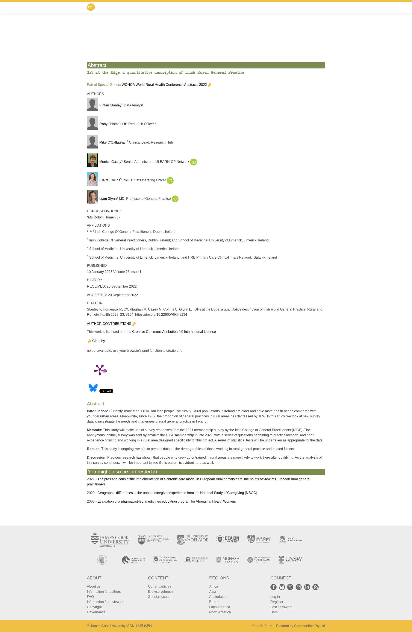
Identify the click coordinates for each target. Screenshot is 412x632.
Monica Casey (110, 162)
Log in (275, 597)
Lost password (281, 607)
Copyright (94, 607)
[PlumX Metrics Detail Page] (100, 369)
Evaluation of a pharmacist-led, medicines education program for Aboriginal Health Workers (166, 501)
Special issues (159, 597)
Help (274, 612)
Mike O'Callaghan (113, 142)
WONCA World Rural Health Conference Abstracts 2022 (164, 84)
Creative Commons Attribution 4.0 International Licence (174, 331)
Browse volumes (160, 591)
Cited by (98, 341)
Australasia (217, 597)
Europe (214, 602)
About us (93, 586)
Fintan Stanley (110, 105)
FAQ (90, 597)
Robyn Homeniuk (112, 124)
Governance (96, 612)
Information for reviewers (105, 602)
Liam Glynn (108, 199)
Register (276, 602)
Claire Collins (109, 180)
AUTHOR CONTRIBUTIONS (109, 324)
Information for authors (104, 591)
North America (220, 612)
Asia (212, 591)
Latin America (219, 607)
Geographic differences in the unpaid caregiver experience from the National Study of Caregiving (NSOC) (177, 493)
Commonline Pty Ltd (309, 626)
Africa (213, 586)
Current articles (159, 586)
